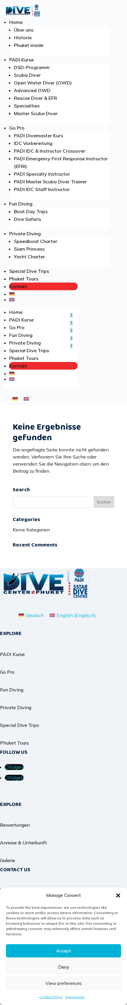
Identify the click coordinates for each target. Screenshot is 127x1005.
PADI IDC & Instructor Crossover (49, 151)
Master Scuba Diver (36, 113)
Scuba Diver (27, 75)
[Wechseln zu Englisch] (43, 299)
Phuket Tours (23, 279)
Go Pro (17, 128)
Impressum (75, 997)
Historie (23, 37)
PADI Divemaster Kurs (38, 135)
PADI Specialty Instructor (42, 174)
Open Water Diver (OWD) (43, 83)
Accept (63, 951)
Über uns (23, 30)
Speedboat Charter (35, 241)
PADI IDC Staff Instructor (42, 189)
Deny (63, 967)
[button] (118, 895)
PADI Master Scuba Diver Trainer (50, 182)
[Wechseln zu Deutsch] (15, 398)
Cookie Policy (50, 997)
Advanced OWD (32, 90)
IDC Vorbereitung (33, 143)
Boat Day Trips (31, 211)
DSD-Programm (32, 67)
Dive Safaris (27, 219)
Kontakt (18, 286)
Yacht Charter (29, 257)
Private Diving (25, 233)
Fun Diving (20, 204)
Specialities (27, 106)
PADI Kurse (21, 60)
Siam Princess (29, 249)
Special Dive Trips (29, 271)
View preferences (63, 983)
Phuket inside (28, 45)
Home (15, 22)
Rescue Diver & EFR (35, 98)
